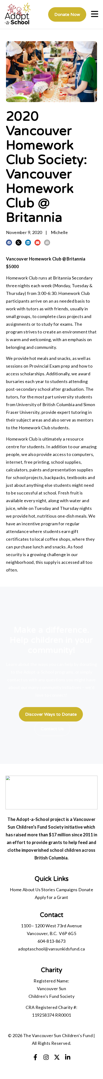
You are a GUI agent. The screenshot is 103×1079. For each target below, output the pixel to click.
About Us (31, 889)
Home (16, 889)
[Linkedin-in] (68, 1057)
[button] (9, 243)
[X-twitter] (57, 1057)
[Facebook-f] (35, 1057)
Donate (85, 889)
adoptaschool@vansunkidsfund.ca (51, 948)
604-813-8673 (52, 941)
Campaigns (67, 889)
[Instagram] (46, 1057)
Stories (48, 889)
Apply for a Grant (51, 897)
